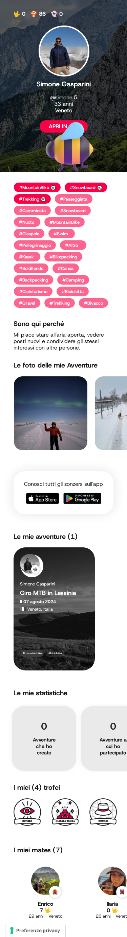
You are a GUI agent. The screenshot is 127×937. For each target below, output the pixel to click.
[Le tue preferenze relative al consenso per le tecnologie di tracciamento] (35, 930)
